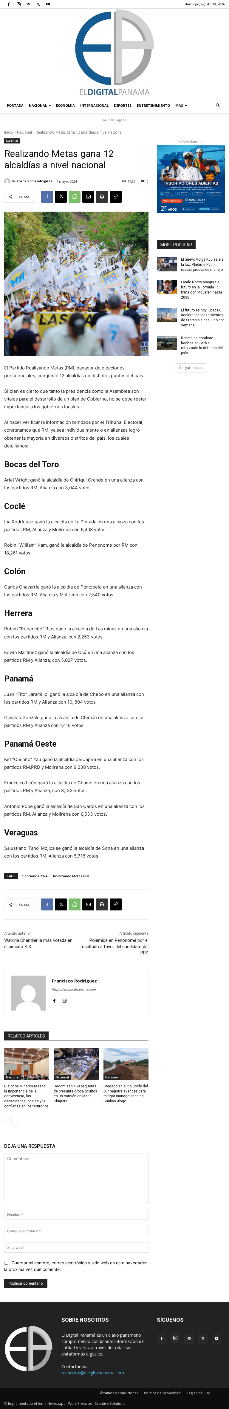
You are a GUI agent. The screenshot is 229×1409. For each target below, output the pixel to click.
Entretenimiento (153, 105)
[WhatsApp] (75, 197)
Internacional (94, 105)
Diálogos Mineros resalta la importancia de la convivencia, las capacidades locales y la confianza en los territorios (26, 1096)
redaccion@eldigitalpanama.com (92, 1373)
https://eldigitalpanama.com (74, 989)
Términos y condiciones (118, 1393)
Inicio (8, 132)
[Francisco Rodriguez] (8, 181)
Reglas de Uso (198, 1393)
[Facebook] (8, 4)
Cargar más (189, 367)
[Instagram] (18, 4)
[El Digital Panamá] (114, 53)
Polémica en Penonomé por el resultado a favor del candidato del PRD (114, 947)
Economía (65, 105)
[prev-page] (8, 1120)
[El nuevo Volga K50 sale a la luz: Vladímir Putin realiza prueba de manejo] (167, 264)
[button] (218, 105)
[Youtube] (48, 4)
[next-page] (17, 1120)
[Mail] (28, 4)
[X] (38, 4)
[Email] (88, 197)
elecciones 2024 (34, 876)
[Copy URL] (116, 197)
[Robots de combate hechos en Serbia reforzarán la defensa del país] (167, 343)
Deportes (122, 105)
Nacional (38, 105)
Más (179, 105)
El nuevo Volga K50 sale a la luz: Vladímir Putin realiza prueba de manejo (202, 264)
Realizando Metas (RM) (72, 876)
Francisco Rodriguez (34, 181)
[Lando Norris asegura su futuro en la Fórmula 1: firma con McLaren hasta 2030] (167, 287)
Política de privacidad (162, 1393)
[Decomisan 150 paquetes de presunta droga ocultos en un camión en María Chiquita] (76, 1064)
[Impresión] (102, 197)
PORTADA (15, 105)
